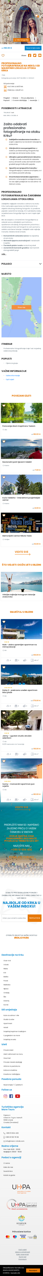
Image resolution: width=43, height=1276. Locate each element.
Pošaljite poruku (21, 857)
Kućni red (22, 1257)
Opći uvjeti (9, 379)
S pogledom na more (12, 1035)
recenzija (34, 100)
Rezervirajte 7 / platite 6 (13, 1085)
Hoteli (6, 1027)
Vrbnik (6, 964)
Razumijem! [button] (33, 1270)
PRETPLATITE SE (34, 918)
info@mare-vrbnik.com (15, 1141)
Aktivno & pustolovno (12, 1066)
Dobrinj (6, 1001)
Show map (21, 307)
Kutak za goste (9, 1175)
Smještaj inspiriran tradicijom (15, 1031)
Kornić (6, 1005)
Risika (6, 969)
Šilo (5, 997)
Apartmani (8, 1023)
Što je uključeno (27, 98)
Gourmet (7, 1058)
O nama (7, 1163)
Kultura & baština (10, 1070)
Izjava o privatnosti (22, 1252)
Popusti (7, 100)
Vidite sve (21, 552)
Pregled (7, 98)
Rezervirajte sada (33, 48)
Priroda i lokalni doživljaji (13, 1062)
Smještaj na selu (10, 1039)
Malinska (7, 985)
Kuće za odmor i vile (11, 1015)
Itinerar (15, 98)
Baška (6, 977)
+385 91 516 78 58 (12, 1137)
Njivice (6, 989)
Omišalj (6, 993)
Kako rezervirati (22, 1254)
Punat (6, 981)
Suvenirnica (8, 1171)
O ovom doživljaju (19, 100)
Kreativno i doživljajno (12, 1074)
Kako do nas (8, 1167)
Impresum (22, 1259)
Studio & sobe (9, 1019)
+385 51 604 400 (21, 849)
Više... (4, 254)
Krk (5, 973)
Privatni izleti (8, 1050)
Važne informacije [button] (12, 375)
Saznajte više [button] (15, 1273)
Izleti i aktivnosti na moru (13, 1054)
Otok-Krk (7, 960)
